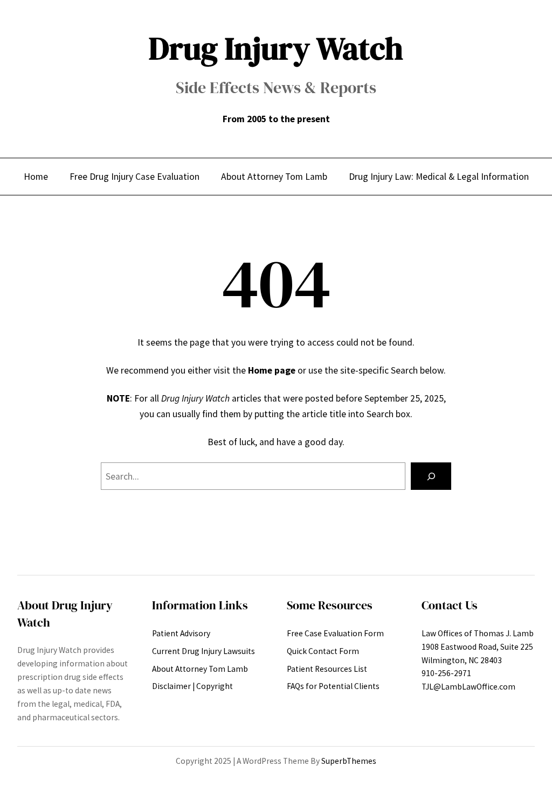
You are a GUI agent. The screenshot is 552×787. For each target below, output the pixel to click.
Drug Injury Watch (276, 48)
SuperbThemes (348, 761)
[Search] (431, 476)
